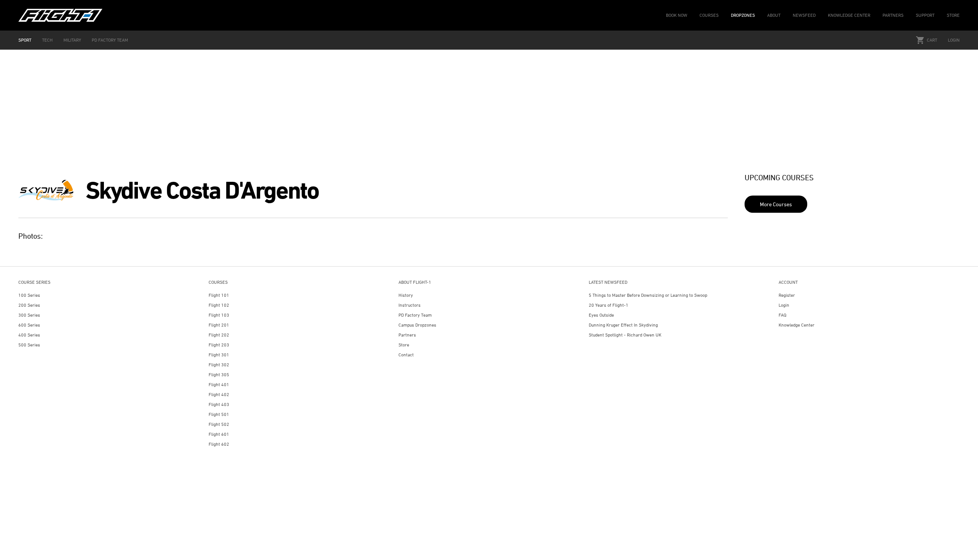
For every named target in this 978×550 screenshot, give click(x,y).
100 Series (29, 295)
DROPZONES (743, 15)
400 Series (29, 335)
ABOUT (773, 15)
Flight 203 (219, 345)
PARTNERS (893, 15)
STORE (953, 15)
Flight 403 (219, 404)
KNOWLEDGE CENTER (849, 15)
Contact (406, 355)
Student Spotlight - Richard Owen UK (625, 335)
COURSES (709, 15)
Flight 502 (219, 424)
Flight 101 (219, 295)
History (405, 295)
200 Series (29, 305)
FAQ (782, 315)
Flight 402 (219, 394)
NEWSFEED (804, 15)
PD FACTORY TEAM (110, 40)
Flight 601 (219, 434)
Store (403, 345)
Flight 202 (219, 335)
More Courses (776, 204)
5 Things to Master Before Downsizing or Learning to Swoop (648, 295)
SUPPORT (925, 15)
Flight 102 (219, 305)
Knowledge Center (796, 325)
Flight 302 (219, 364)
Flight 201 (219, 325)
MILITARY (72, 40)
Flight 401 (219, 384)
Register (787, 295)
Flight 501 (219, 414)
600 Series (29, 325)
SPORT (24, 40)
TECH (47, 40)
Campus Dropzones (417, 325)
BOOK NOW (676, 15)
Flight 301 (219, 355)
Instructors (409, 305)
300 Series (29, 315)
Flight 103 (219, 315)
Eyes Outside (601, 315)
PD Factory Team (415, 315)
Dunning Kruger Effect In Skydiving (623, 325)
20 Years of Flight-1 (608, 305)
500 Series (29, 345)
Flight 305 (219, 374)
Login (954, 40)
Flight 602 (219, 444)
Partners (407, 335)
